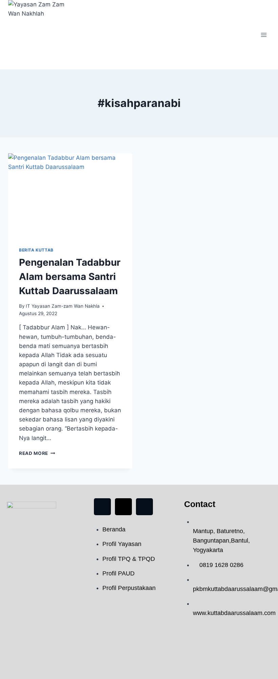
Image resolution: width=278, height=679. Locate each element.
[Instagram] (144, 506)
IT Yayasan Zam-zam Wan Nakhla (63, 306)
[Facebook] (102, 506)
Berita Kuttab (36, 250)
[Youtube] (123, 506)
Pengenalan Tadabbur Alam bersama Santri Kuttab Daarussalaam (69, 277)
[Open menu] (263, 34)
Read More (33, 453)
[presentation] (70, 194)
